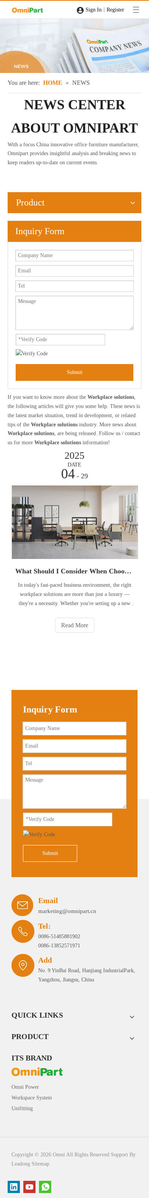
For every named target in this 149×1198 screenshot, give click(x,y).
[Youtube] (29, 1187)
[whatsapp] (45, 1187)
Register (115, 10)
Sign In (94, 10)
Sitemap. (41, 1164)
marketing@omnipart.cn (67, 911)
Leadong (20, 1164)
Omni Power (25, 1087)
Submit (75, 372)
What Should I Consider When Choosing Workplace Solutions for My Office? (74, 571)
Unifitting (22, 1108)
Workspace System (31, 1098)
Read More (74, 625)
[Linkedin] (14, 1187)
